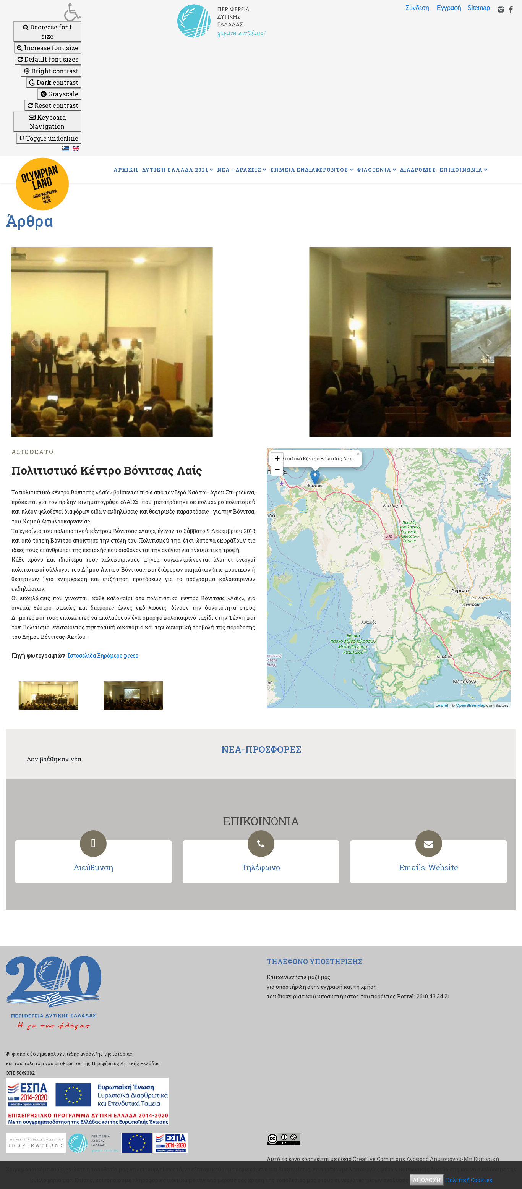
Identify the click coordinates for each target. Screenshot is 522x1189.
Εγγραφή (449, 8)
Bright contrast (54, 71)
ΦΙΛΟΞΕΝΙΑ (374, 169)
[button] (47, 12)
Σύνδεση (417, 8)
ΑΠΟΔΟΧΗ (427, 1180)
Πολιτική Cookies (468, 1180)
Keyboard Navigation (48, 121)
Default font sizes (50, 59)
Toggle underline (51, 138)
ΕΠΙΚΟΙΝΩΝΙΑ (461, 169)
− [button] (277, 470)
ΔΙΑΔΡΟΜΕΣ (418, 169)
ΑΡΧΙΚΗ (125, 169)
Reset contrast (55, 105)
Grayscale (62, 94)
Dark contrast (56, 82)
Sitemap (478, 8)
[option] (261, 342)
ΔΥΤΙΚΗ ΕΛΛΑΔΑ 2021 (175, 169)
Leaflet (442, 705)
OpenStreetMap (470, 705)
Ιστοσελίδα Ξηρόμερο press (103, 655)
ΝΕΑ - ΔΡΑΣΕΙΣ (239, 169)
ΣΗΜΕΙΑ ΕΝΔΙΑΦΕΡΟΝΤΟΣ (309, 169)
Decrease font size (50, 31)
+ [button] (277, 458)
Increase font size (50, 48)
